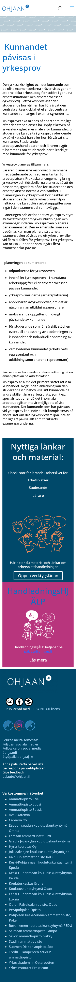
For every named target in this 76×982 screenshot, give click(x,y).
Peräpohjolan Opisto (25, 910)
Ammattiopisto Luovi (25, 804)
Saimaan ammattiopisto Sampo (33, 931)
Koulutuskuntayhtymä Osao (30, 888)
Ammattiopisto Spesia (26, 809)
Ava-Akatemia (19, 815)
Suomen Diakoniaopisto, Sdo (31, 946)
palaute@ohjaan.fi (38, 651)
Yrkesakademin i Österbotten (31, 962)
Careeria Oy (18, 820)
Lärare (38, 495)
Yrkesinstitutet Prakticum (28, 968)
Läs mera (38, 660)
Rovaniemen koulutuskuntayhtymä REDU (40, 925)
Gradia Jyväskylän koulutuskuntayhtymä (40, 841)
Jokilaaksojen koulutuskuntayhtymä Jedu (40, 852)
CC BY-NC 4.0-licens (45, 709)
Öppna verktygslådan (38, 575)
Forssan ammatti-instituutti (30, 836)
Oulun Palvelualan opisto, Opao (33, 904)
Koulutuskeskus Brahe (26, 883)
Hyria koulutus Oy (22, 846)
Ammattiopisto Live (24, 799)
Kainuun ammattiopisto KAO (31, 857)
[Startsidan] (32, 692)
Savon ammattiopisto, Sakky (30, 936)
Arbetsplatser (38, 480)
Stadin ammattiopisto (25, 941)
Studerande (38, 487)
